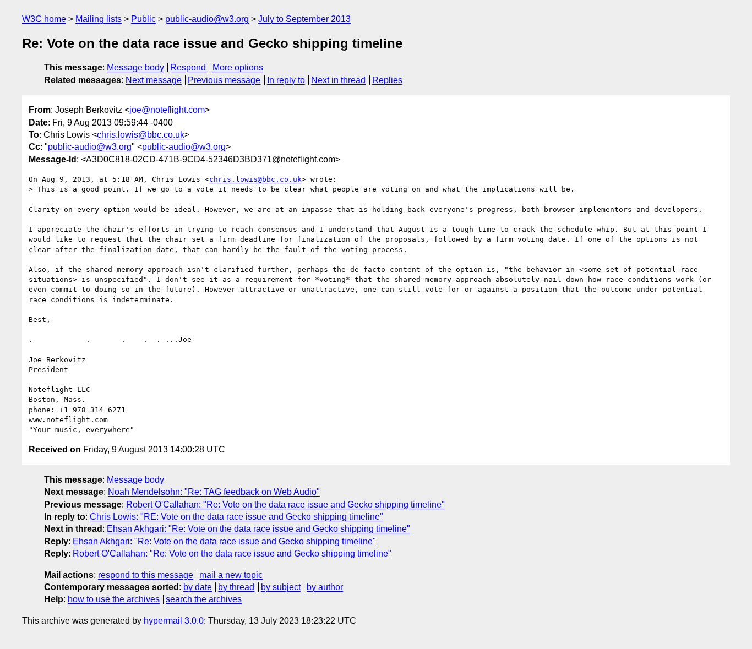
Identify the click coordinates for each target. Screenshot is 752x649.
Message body (135, 67)
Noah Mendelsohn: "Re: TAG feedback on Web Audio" (214, 492)
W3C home (44, 19)
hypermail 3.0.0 (174, 620)
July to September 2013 (304, 19)
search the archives (204, 599)
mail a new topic (231, 575)
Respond (188, 67)
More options (237, 67)
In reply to (286, 80)
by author (325, 587)
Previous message (224, 80)
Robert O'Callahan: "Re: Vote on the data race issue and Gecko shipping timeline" (285, 504)
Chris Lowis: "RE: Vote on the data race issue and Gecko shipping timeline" (236, 516)
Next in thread (338, 80)
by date (197, 587)
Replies (387, 80)
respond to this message (145, 575)
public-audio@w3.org (207, 19)
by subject (281, 587)
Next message (154, 80)
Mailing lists (98, 19)
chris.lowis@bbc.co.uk (140, 134)
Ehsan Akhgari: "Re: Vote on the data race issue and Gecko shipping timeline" (258, 528)
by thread (236, 587)
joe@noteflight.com (167, 109)
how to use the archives (114, 599)
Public (143, 19)
